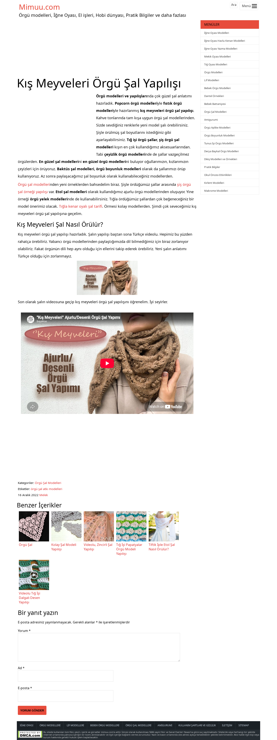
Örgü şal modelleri (34, 184)
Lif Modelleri (211, 80)
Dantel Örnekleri (214, 96)
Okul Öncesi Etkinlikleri (218, 175)
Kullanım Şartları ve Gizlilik (197, 725)
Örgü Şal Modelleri (48, 483)
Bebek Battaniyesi (215, 104)
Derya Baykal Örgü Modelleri (221, 151)
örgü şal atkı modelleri (46, 489)
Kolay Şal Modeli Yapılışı (63, 546)
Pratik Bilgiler (212, 167)
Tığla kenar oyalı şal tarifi (80, 206)
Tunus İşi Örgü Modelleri (219, 143)
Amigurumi (211, 119)
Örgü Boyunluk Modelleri (219, 135)
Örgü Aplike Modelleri (217, 127)
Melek (43, 495)
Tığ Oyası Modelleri (215, 64)
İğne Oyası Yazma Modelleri (220, 48)
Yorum (24, 630)
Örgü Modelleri (213, 72)
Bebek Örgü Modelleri (217, 88)
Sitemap (243, 725)
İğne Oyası (26, 725)
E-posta (25, 688)
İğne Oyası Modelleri (216, 33)
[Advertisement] (108, 47)
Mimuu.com (39, 7)
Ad (21, 668)
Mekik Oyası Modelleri (217, 56)
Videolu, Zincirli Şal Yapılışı (98, 546)
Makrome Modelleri (216, 190)
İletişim (227, 725)
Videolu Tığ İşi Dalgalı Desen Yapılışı (29, 597)
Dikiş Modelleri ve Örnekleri (220, 159)
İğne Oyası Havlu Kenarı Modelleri (224, 41)
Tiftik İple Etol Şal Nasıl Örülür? (162, 546)
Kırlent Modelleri (214, 183)
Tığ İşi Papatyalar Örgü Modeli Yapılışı (129, 549)
